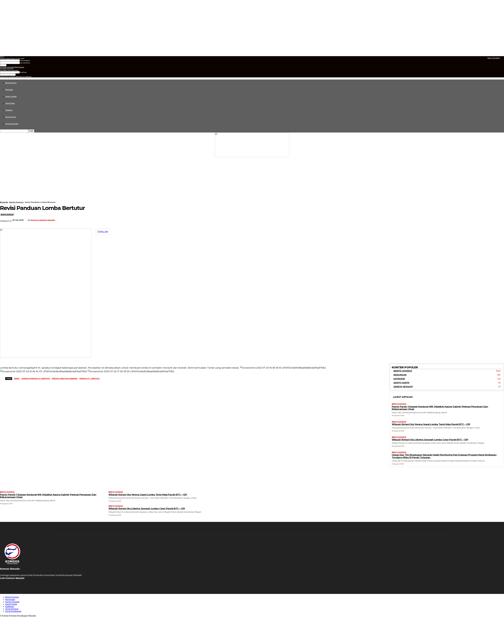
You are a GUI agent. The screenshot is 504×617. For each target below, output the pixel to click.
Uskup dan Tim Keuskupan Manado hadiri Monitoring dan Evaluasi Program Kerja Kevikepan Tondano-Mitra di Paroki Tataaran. (444, 456)
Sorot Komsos (10, 117)
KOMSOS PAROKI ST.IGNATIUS (36, 378)
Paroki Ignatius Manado (65, 378)
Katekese (8, 110)
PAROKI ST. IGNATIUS (89, 378)
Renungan (9, 90)
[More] (118, 220)
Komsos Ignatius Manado (43, 220)
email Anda (23, 72)
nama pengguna (25, 60)
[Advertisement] (252, 176)
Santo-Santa (10, 103)
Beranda (4, 202)
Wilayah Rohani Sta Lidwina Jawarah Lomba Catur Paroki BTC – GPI (430, 439)
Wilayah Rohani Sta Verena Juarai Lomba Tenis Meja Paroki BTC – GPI (431, 424)
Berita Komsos (11, 83)
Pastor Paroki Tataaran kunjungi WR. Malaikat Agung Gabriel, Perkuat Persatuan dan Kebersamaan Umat (440, 408)
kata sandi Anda (25, 63)
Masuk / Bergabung (493, 58)
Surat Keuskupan (11, 124)
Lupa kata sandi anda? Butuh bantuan (12, 67)
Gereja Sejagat (11, 96)
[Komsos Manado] (252, 145)
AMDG (17, 378)
